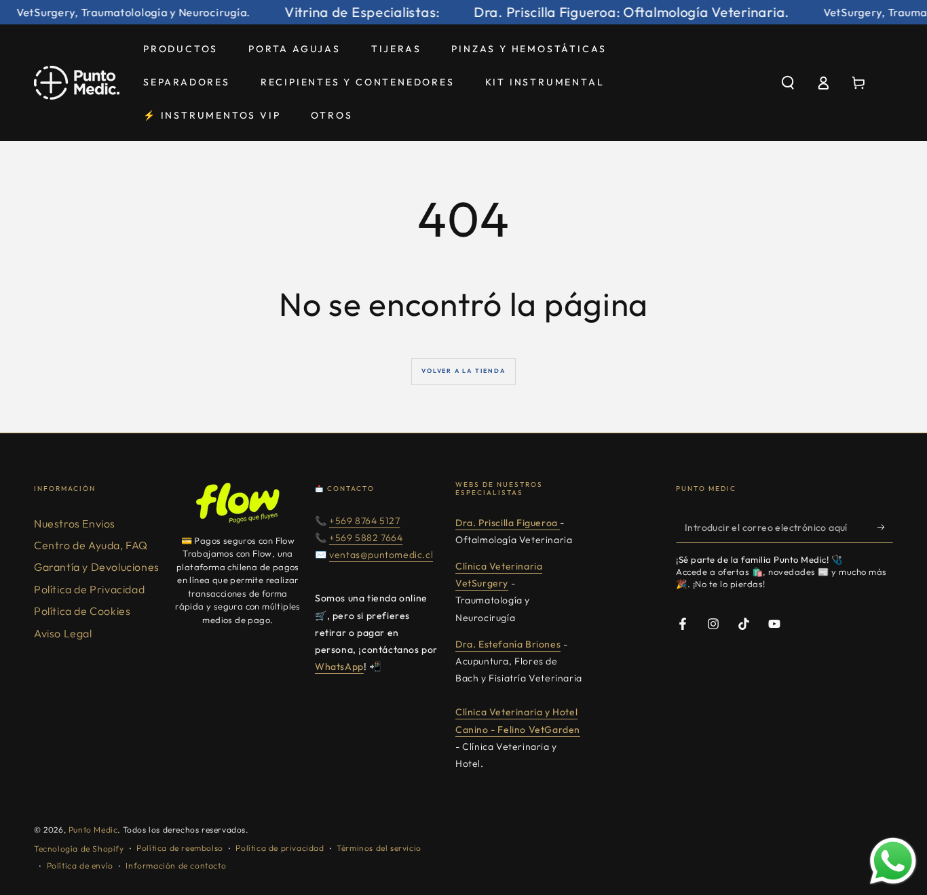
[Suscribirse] (885, 527)
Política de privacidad (279, 848)
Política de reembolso (179, 848)
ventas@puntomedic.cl (381, 555)
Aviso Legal (63, 633)
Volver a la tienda (463, 370)
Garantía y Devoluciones (96, 567)
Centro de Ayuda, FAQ (91, 545)
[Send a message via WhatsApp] (893, 861)
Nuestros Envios (74, 523)
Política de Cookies (82, 611)
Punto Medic (93, 829)
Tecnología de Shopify (79, 848)
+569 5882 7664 (365, 538)
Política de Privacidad (89, 589)
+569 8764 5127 (364, 521)
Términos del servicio (379, 848)
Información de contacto (176, 865)
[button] (788, 83)
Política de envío (80, 865)
